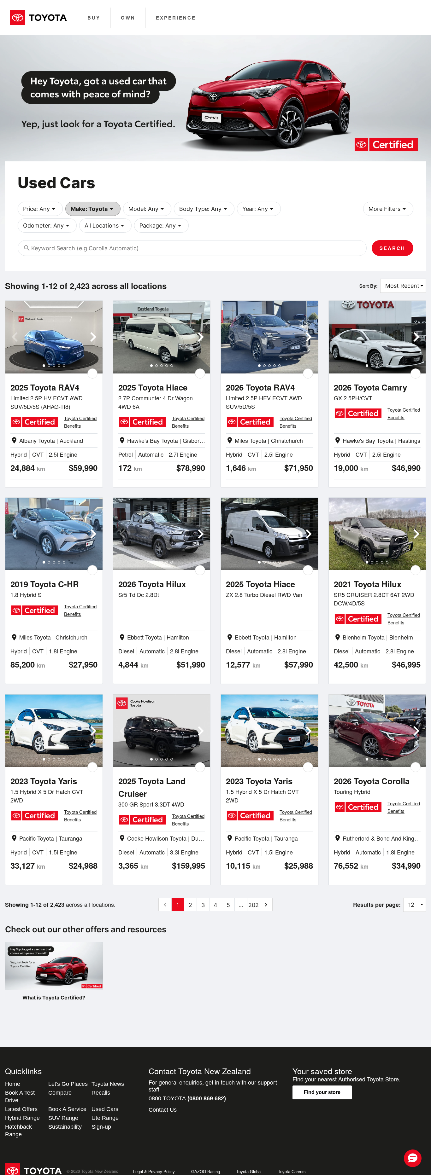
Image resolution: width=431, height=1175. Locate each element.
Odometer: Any (47, 225)
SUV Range (63, 1118)
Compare (60, 1093)
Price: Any (40, 209)
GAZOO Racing (205, 1171)
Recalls (101, 1093)
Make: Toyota (93, 209)
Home (12, 1084)
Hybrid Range (22, 1118)
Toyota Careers (292, 1171)
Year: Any (258, 209)
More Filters (388, 209)
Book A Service (67, 1109)
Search (392, 248)
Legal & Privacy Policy (154, 1171)
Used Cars (105, 1109)
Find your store (322, 1092)
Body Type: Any (204, 209)
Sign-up (101, 1127)
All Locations (105, 225)
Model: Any (147, 209)
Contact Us (163, 1110)
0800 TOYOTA (187, 1098)
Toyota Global (249, 1171)
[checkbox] (92, 373)
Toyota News (108, 1084)
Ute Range (105, 1118)
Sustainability (65, 1127)
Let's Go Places (68, 1084)
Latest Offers (21, 1109)
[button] (413, 1158)
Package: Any (161, 225)
